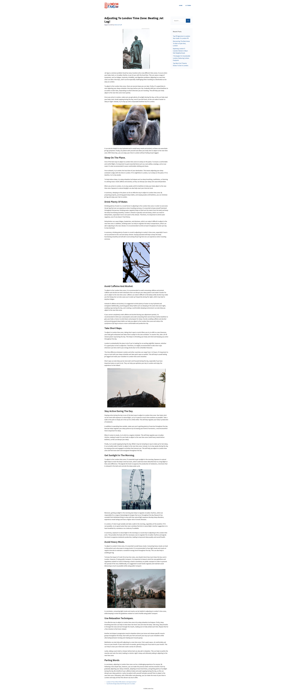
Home (180, 5)
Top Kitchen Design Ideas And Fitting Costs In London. (120, 683)
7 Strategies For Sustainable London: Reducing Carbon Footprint (181, 58)
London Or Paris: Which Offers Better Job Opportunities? (121, 682)
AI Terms (188, 5)
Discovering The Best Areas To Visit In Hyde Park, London (181, 43)
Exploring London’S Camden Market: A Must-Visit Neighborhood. (180, 51)
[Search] (188, 21)
